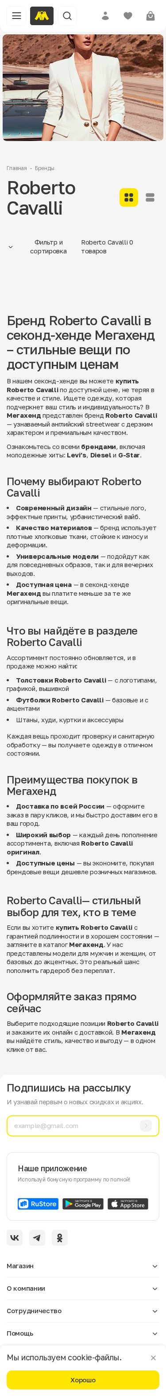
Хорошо (82, 1380)
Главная (17, 168)
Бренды (44, 168)
